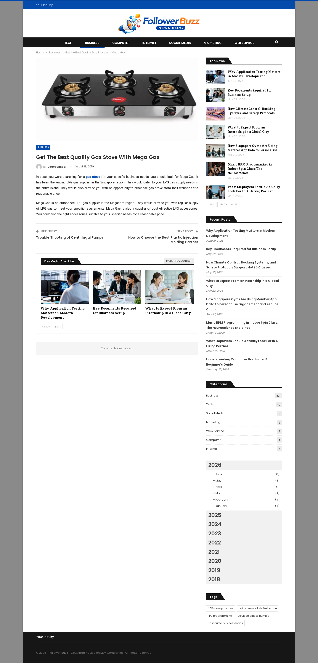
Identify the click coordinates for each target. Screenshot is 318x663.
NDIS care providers (220, 608)
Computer (121, 43)
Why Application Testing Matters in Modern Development (254, 74)
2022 (214, 542)
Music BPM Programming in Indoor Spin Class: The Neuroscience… (250, 168)
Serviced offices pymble (253, 616)
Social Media (180, 43)
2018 (214, 579)
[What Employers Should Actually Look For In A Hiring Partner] (215, 192)
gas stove (93, 177)
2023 (214, 533)
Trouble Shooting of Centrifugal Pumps (70, 237)
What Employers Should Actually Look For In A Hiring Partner (254, 189)
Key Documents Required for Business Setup (250, 92)
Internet (149, 43)
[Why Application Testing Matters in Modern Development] (65, 287)
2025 (214, 515)
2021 (214, 552)
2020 (214, 561)
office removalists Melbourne (258, 608)
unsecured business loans (225, 623)
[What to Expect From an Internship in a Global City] (169, 287)
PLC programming (220, 616)
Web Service (244, 43)
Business (92, 43)
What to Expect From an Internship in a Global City (248, 129)
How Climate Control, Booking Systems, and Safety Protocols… (252, 111)
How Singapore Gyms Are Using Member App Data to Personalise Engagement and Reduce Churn (242, 304)
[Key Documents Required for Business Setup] (117, 287)
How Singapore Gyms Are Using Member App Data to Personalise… (253, 148)
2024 (214, 524)
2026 (214, 465)
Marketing (213, 43)
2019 (214, 570)
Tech (68, 43)
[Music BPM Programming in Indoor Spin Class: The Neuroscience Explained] (215, 169)
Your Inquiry (44, 5)
